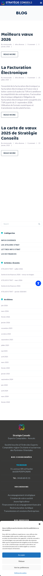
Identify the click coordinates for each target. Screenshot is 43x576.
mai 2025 (4, 351)
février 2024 (5, 402)
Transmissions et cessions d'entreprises (21, 511)
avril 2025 (4, 357)
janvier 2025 (5, 374)
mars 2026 (5, 311)
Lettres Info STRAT (10, 249)
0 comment (31, 44)
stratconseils (7, 44)
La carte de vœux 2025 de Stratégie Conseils (19, 133)
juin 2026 (4, 305)
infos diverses (19, 44)
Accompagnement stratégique (21, 495)
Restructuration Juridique (21, 508)
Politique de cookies (20, 573)
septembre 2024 (7, 379)
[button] (39, 524)
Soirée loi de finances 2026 (10, 286)
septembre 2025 (7, 340)
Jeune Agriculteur (21, 501)
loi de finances (9, 254)
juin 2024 (4, 385)
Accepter (21, 555)
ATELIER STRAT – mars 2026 (11, 280)
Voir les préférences (21, 567)
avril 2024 (4, 391)
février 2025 (5, 368)
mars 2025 (5, 362)
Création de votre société (21, 498)
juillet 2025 (5, 345)
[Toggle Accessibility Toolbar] (38, 283)
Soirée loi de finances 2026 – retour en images (17, 274)
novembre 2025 (6, 328)
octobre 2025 (6, 334)
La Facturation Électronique (16, 70)
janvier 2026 (5, 322)
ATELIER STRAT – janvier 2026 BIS (13, 292)
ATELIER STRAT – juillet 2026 (12, 269)
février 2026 (5, 317)
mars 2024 (5, 396)
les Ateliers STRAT (10, 245)
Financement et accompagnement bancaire (21, 504)
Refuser (22, 561)
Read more (10, 54)
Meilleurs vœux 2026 (17, 37)
